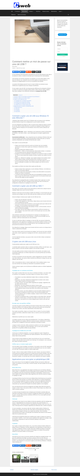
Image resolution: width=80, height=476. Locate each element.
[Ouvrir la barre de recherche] (68, 14)
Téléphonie (13, 14)
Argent (60, 11)
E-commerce (17, 11)
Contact (11, 469)
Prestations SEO (62, 34)
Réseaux (31, 11)
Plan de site (54, 469)
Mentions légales (34, 469)
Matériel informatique (22, 14)
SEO (12, 11)
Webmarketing (54, 11)
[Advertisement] (32, 52)
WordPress (38, 11)
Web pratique (24, 11)
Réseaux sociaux (46, 11)
